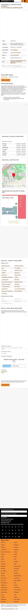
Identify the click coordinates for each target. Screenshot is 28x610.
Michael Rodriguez (17, 65)
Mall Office (4, 301)
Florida (15, 552)
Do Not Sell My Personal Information (11, 606)
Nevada (2, 575)
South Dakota (4, 592)
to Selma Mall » (14, 183)
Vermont (3, 597)
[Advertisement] (14, 24)
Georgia (3, 554)
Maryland (3, 566)
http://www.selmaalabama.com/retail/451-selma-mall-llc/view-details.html (18, 61)
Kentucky (16, 561)
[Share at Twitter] (14, 71)
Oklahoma (3, 585)
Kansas (2, 561)
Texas (2, 594)
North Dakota (4, 582)
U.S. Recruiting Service (7, 303)
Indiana (2, 559)
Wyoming (16, 601)
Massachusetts (17, 566)
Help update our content (12, 604)
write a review (13, 98)
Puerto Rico (16, 587)
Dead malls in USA (5, 522)
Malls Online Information (7, 608)
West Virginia (17, 599)
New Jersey (3, 578)
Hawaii (15, 554)
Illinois (15, 556)
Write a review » (5, 80)
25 (10, 52)
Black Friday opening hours (7, 519)
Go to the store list (17, 52)
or (14, 361)
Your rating (3, 369)
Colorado (16, 547)
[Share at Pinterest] (16, 71)
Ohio (15, 582)
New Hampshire (17, 575)
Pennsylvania (4, 587)
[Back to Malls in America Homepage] (7, 1)
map (22, 44)
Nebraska (16, 573)
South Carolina (17, 589)
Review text (6, 346)
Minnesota (16, 568)
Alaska (15, 542)
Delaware (16, 549)
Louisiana (3, 563)
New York (3, 580)
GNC (3, 298)
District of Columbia (5, 552)
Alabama (3, 542)
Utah (15, 594)
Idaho (2, 556)
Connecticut (3, 549)
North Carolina (17, 580)
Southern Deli (18, 301)
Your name (5, 351)
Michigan (3, 568)
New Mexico (17, 578)
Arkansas (16, 544)
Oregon (15, 585)
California (3, 547)
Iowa (15, 559)
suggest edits (16, 66)
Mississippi (3, 570)
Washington (3, 599)
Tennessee (16, 592)
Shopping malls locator (6, 520)
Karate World (17, 298)
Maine (15, 563)
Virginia (15, 597)
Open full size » (14, 221)
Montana (3, 573)
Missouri (16, 570)
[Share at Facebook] (12, 71)
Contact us (3, 604)
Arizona (2, 544)
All (19, 536)
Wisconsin (3, 601)
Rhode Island (4, 589)
